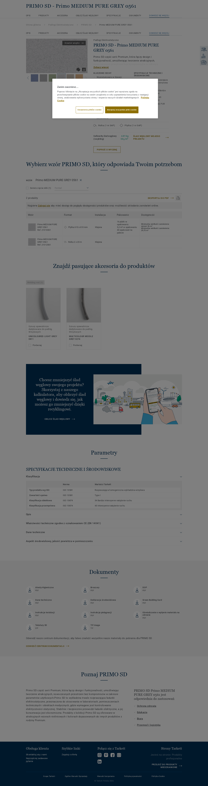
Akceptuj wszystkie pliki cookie (122, 110)
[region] (105, 98)
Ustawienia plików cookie (90, 110)
